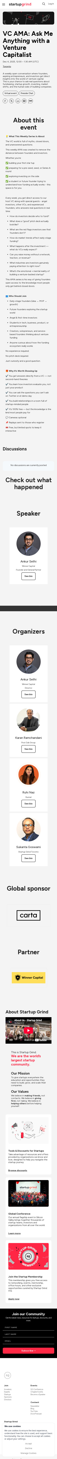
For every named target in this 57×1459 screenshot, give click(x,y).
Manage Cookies (28, 1453)
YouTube (34, 1411)
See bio (28, 576)
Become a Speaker (38, 1394)
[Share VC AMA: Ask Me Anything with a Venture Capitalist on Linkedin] (18, 101)
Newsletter (35, 1406)
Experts (7, 1392)
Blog (32, 1409)
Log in (51, 3)
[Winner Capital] (28, 977)
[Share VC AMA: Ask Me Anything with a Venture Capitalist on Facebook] (5, 101)
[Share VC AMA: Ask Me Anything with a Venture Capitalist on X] (11, 101)
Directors (7, 1400)
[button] (43, 4)
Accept (28, 1443)
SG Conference (37, 1389)
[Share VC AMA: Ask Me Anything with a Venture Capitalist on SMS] (30, 101)
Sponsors (7, 1397)
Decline (28, 1448)
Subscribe (27, 1350)
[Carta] (28, 915)
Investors (7, 1389)
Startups (7, 1394)
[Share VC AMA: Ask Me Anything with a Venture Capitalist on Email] (24, 101)
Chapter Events (37, 1392)
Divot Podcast (36, 1414)
